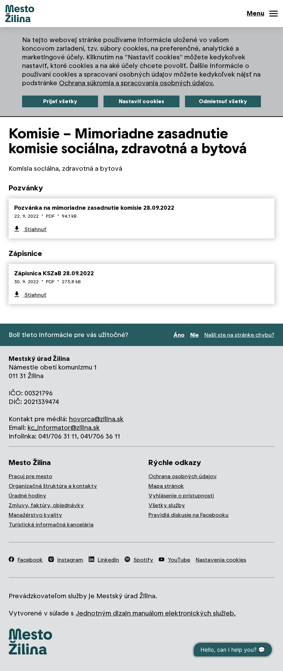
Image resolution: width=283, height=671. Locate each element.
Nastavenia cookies (221, 560)
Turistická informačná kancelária (51, 524)
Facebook (30, 560)
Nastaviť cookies (141, 101)
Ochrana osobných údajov (182, 476)
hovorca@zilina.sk (96, 419)
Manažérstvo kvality (35, 515)
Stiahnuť (34, 229)
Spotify (143, 560)
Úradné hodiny (27, 496)
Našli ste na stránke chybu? (239, 335)
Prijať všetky (60, 101)
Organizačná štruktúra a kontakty (53, 486)
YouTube (179, 560)
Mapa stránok (166, 486)
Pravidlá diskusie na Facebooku (188, 515)
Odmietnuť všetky (223, 101)
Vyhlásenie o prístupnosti (181, 496)
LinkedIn (108, 560)
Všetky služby (166, 505)
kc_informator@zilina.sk (64, 427)
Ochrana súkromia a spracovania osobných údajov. (136, 83)
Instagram (70, 560)
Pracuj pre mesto (30, 476)
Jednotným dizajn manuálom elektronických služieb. (156, 613)
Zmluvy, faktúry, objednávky (46, 505)
